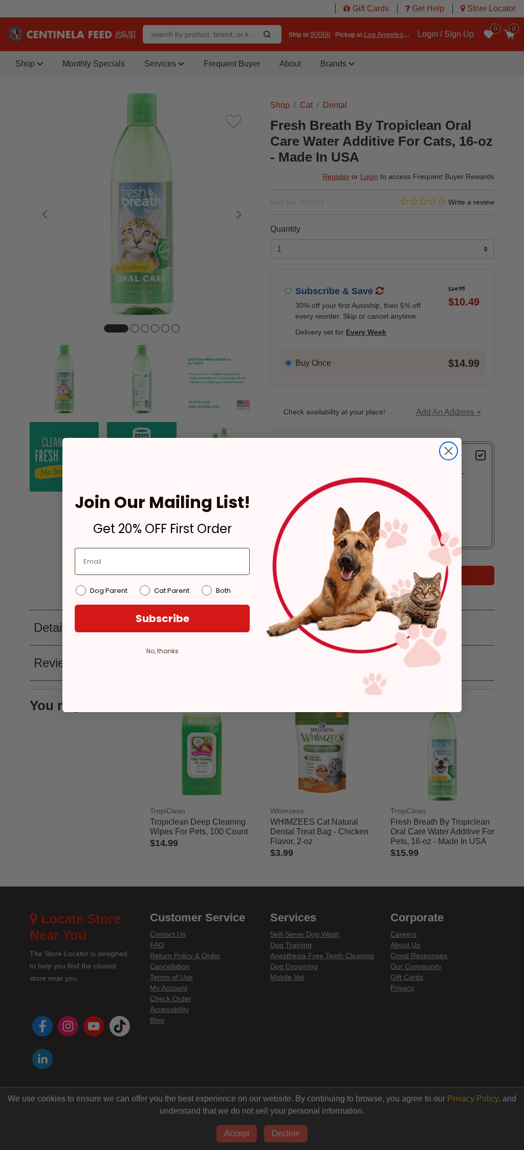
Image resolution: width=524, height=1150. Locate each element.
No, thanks (162, 651)
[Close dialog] (448, 451)
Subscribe (162, 618)
